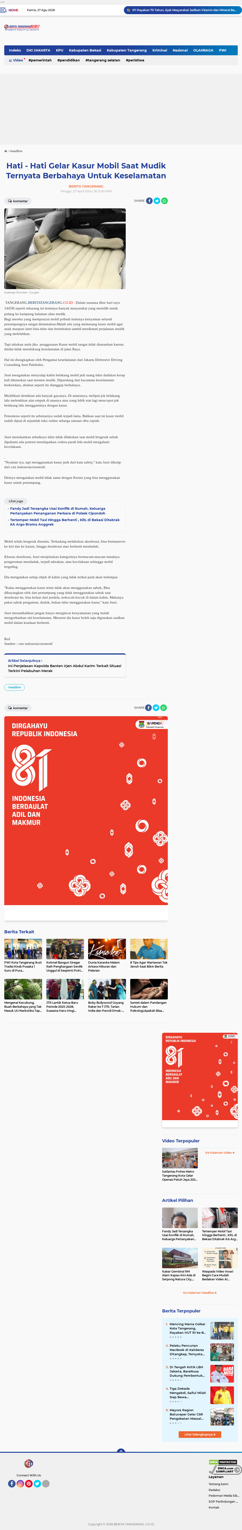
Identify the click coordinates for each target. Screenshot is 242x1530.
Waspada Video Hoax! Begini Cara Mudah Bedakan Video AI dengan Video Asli (217, 1275)
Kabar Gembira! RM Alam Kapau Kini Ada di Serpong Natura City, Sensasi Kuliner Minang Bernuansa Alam (178, 1275)
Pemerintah (41, 60)
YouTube (49, 1489)
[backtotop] (121, 1453)
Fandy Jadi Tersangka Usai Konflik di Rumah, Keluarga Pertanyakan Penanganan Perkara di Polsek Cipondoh (179, 1235)
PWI (222, 50)
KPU (59, 50)
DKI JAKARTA (38, 50)
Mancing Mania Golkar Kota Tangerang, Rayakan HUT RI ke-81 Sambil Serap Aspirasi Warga (187, 1328)
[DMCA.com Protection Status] (223, 1462)
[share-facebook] (149, 200)
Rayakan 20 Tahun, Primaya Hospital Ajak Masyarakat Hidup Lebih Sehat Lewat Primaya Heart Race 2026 (185, 10)
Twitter (39, 1489)
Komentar (20, 201)
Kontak (214, 1507)
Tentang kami (218, 1484)
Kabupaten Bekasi (85, 50)
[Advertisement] (121, 109)
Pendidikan (70, 60)
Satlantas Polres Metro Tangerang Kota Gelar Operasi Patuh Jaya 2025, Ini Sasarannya (180, 1176)
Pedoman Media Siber (224, 1495)
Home (13, 10)
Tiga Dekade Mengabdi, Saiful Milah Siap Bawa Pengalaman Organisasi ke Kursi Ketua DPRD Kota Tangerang (188, 1393)
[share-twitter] (157, 200)
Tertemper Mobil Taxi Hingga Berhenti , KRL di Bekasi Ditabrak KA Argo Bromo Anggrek (220, 1235)
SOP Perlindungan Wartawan (225, 1501)
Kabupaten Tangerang (127, 50)
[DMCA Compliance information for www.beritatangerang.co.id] (225, 1469)
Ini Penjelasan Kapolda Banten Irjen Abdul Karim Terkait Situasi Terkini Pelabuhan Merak (64, 668)
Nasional (180, 50)
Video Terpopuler (181, 1141)
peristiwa (136, 60)
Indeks (15, 50)
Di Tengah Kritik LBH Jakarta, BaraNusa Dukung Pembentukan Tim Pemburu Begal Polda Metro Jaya (188, 1371)
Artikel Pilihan (177, 1200)
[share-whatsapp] (164, 200)
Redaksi (214, 1490)
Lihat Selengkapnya (199, 1434)
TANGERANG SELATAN (104, 60)
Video (18, 60)
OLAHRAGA (203, 50)
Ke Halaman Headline (199, 1292)
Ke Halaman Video (219, 1152)
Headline (14, 687)
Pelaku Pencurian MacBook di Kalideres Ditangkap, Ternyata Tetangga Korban (187, 1350)
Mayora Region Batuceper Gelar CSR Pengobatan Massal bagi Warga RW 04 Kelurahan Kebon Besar (186, 1414)
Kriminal (159, 50)
